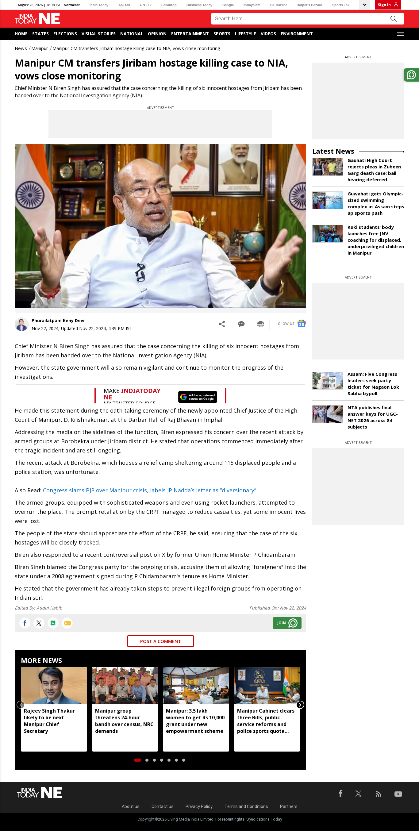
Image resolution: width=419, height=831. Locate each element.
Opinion (157, 34)
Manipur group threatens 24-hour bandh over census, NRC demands (124, 720)
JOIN (281, 622)
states (40, 34)
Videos (268, 34)
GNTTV (146, 5)
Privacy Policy (199, 806)
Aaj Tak (124, 5)
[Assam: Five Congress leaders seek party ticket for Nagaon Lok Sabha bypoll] (328, 380)
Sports (221, 34)
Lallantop (169, 5)
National (131, 34)
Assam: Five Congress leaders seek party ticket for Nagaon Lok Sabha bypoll (373, 383)
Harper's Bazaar (309, 5)
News (21, 48)
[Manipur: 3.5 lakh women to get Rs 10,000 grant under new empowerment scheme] (196, 685)
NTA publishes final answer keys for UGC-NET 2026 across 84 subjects (373, 417)
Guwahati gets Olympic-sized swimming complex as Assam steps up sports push (376, 203)
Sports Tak (340, 5)
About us (131, 806)
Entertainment (190, 34)
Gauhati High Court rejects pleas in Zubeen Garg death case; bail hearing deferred (374, 170)
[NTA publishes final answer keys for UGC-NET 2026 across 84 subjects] (328, 414)
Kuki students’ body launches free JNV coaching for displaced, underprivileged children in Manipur (376, 240)
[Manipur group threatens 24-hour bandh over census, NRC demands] (125, 685)
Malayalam (252, 5)
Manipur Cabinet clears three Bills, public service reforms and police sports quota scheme (265, 720)
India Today (99, 5)
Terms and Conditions (246, 806)
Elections (65, 34)
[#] (53, 623)
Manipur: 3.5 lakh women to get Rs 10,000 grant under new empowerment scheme (195, 720)
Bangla (228, 5)
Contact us (163, 806)
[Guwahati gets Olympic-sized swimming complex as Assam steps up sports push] (328, 200)
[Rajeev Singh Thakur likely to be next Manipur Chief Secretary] (54, 685)
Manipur (39, 48)
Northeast (72, 5)
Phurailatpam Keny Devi (58, 320)
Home (21, 34)
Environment (297, 34)
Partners (289, 806)
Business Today (199, 5)
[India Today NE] (37, 19)
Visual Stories (99, 34)
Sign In (384, 4)
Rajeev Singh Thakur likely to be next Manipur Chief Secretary (49, 720)
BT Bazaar (278, 5)
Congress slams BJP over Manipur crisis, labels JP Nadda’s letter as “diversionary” (149, 490)
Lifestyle (245, 34)
